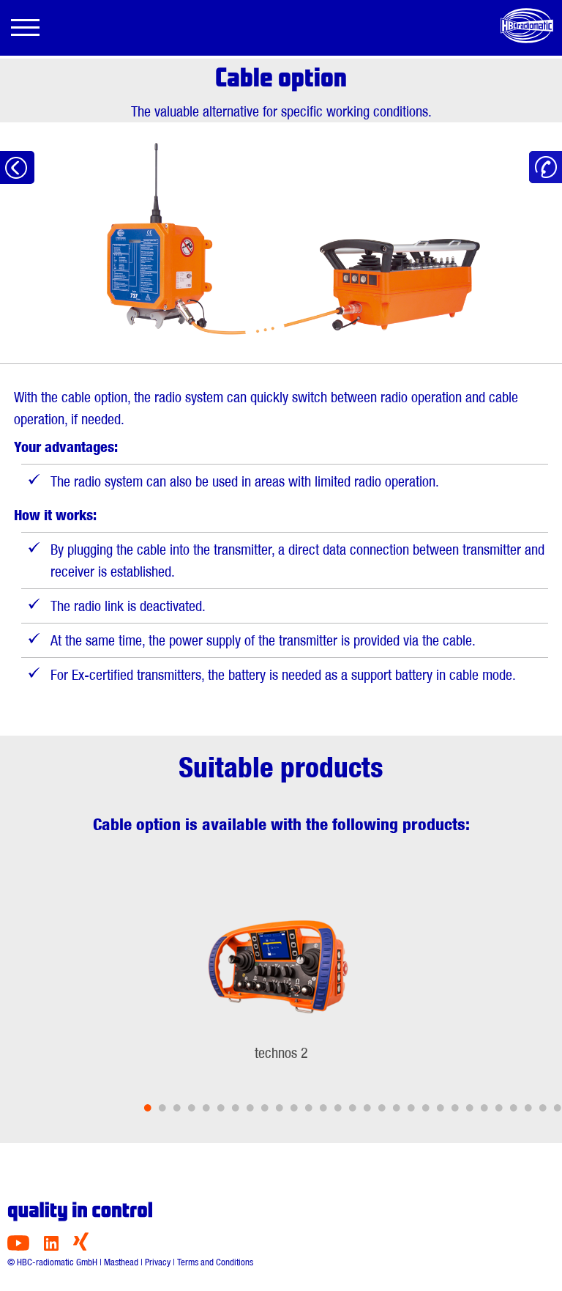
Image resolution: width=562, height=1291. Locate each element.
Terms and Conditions (215, 1262)
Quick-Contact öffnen (545, 167)
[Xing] (81, 1247)
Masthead (121, 1262)
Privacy (158, 1262)
